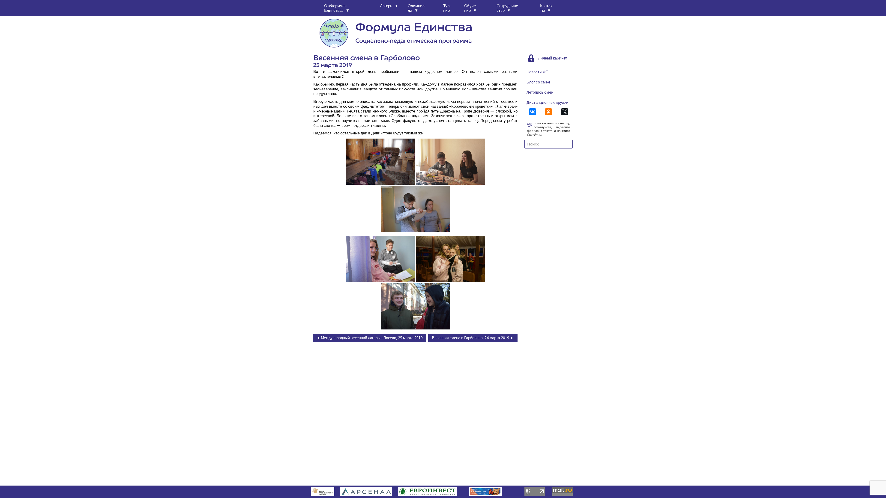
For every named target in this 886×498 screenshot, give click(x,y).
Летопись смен (540, 92)
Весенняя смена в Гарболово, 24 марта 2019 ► (473, 338)
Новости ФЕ (537, 72)
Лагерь (386, 5)
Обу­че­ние (470, 8)
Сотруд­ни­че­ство (508, 8)
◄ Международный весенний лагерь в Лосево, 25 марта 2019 (369, 338)
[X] (564, 111)
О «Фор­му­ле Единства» (335, 8)
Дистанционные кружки (548, 102)
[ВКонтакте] (532, 111)
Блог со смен (538, 82)
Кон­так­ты (547, 8)
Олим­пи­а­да (417, 8)
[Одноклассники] (548, 111)
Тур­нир (447, 8)
